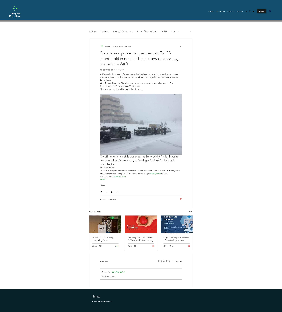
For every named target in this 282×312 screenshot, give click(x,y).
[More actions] (180, 46)
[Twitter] (253, 11)
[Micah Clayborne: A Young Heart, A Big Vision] (105, 224)
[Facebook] (247, 11)
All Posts (92, 31)
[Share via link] (117, 192)
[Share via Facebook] (101, 192)
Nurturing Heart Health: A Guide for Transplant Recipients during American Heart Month (141, 239)
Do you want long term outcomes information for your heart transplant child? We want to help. (176, 239)
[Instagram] (250, 11)
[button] (211, 11)
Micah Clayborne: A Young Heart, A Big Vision (102, 239)
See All (190, 211)
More (173, 31)
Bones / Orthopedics (123, 31)
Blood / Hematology (146, 31)
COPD (164, 31)
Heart (103, 185)
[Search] (270, 11)
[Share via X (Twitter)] (107, 192)
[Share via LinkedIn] (112, 192)
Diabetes (105, 31)
